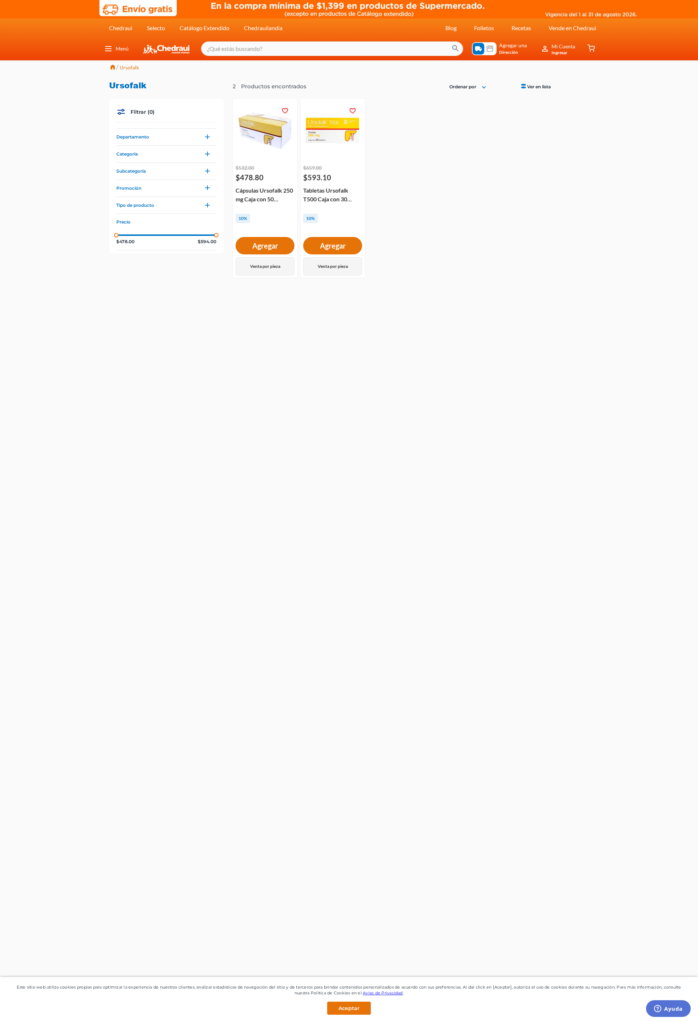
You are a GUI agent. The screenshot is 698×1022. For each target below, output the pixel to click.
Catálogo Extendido (204, 27)
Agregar (265, 245)
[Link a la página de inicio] (112, 67)
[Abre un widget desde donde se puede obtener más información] (668, 1009)
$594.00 (207, 241)
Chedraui (120, 27)
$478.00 (125, 241)
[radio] (535, 86)
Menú (122, 48)
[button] (166, 137)
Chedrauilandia (263, 27)
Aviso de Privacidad (383, 992)
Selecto (156, 27)
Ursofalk (129, 67)
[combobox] (332, 48)
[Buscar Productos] (455, 49)
